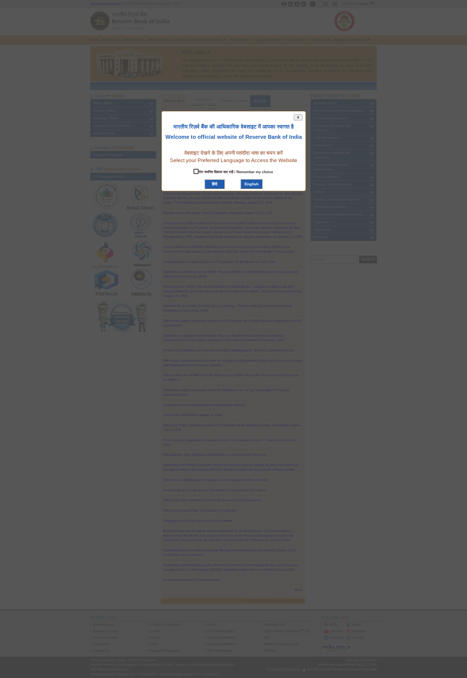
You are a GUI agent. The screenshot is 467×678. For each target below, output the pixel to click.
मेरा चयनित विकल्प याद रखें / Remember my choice (235, 172)
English (252, 184)
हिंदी (214, 184)
